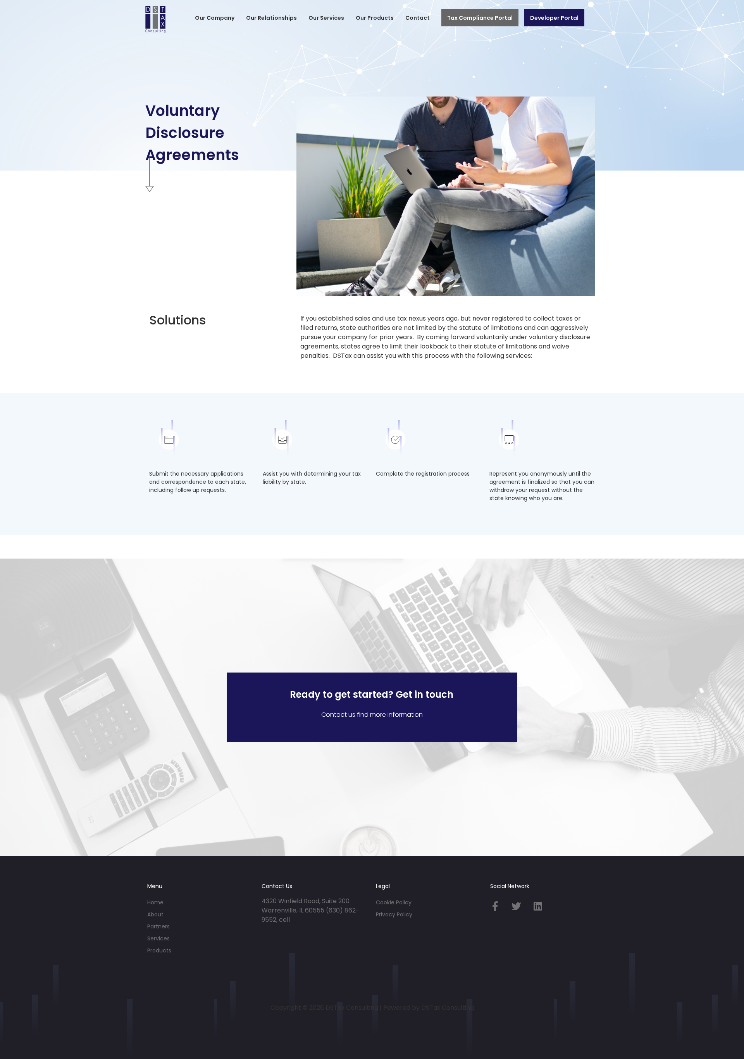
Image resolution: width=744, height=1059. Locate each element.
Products (159, 950)
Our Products (375, 18)
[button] (214, 17)
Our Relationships (271, 18)
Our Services (326, 18)
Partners (158, 926)
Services (158, 938)
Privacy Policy (394, 914)
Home (155, 902)
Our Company (214, 18)
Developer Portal (554, 18)
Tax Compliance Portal (480, 18)
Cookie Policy (394, 902)
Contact (417, 18)
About (155, 914)
